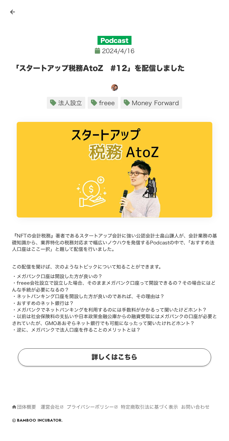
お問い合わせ (195, 407)
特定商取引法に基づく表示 (149, 407)
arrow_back (12, 12)
